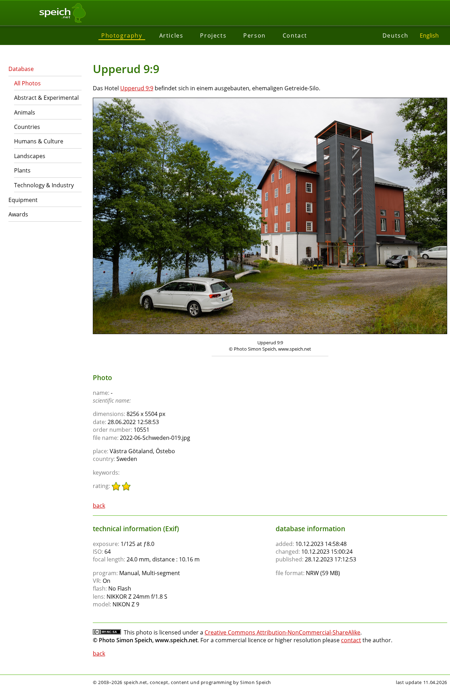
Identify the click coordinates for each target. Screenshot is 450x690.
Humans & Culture (38, 141)
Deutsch (395, 35)
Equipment (23, 200)
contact (351, 640)
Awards (18, 214)
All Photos (27, 83)
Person (254, 35)
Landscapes (29, 156)
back (99, 505)
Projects (213, 35)
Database (21, 69)
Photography (121, 35)
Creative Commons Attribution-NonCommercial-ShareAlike (282, 632)
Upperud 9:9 (136, 88)
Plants (22, 170)
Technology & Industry (44, 185)
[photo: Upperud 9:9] (270, 217)
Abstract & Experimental (46, 98)
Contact (295, 35)
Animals (24, 112)
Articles (171, 35)
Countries (27, 127)
